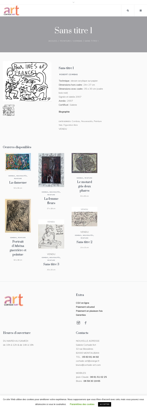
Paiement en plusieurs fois (89, 310)
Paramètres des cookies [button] (82, 404)
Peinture (65, 41)
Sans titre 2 (84, 242)
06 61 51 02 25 (98, 376)
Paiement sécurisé (85, 306)
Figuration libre (71, 125)
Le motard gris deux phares (84, 186)
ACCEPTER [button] (104, 404)
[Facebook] (85, 323)
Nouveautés (87, 121)
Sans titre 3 (51, 264)
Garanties (81, 314)
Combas (77, 41)
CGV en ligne (82, 302)
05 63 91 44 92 (90, 356)
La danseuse (18, 183)
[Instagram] (78, 323)
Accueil (53, 41)
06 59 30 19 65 (92, 380)
